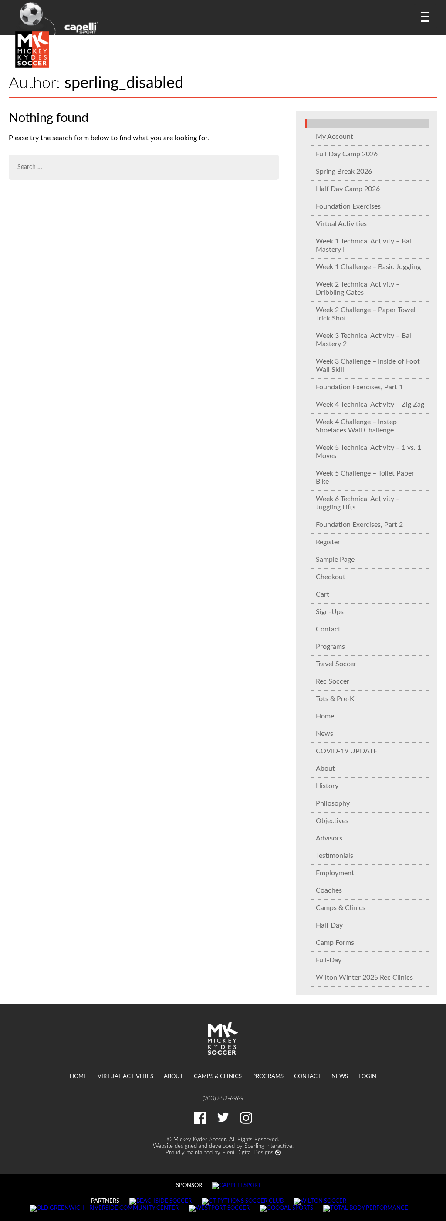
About (325, 768)
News (324, 733)
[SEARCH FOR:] (144, 167)
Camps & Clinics (340, 907)
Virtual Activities (341, 223)
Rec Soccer (332, 681)
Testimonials (334, 855)
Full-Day (328, 960)
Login (367, 1076)
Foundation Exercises (348, 206)
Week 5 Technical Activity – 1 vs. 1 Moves (368, 451)
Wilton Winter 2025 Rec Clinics (364, 977)
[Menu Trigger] (425, 16)
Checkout (330, 576)
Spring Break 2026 (344, 171)
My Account (334, 136)
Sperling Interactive (268, 1146)
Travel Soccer (336, 664)
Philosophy (333, 803)
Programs (330, 646)
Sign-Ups (330, 611)
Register (328, 542)
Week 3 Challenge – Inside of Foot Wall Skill (368, 365)
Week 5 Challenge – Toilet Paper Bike (365, 477)
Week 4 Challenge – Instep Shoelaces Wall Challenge (356, 426)
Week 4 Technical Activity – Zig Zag (370, 404)
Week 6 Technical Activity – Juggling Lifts (358, 503)
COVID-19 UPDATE (346, 751)
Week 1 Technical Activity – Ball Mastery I (364, 245)
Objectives (332, 820)
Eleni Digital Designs (248, 1152)
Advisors (329, 838)
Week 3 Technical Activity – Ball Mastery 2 (364, 339)
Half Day (329, 925)
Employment (335, 873)
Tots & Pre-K (335, 698)
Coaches (329, 890)
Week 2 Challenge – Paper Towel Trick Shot (366, 314)
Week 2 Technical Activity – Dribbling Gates (358, 288)
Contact (328, 629)
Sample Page (335, 559)
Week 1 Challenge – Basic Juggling (368, 266)
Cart (322, 594)
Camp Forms (335, 942)
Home (325, 716)
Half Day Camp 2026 (348, 189)
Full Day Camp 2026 (347, 154)
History (327, 786)
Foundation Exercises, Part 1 (359, 387)
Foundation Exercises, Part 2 (359, 524)
